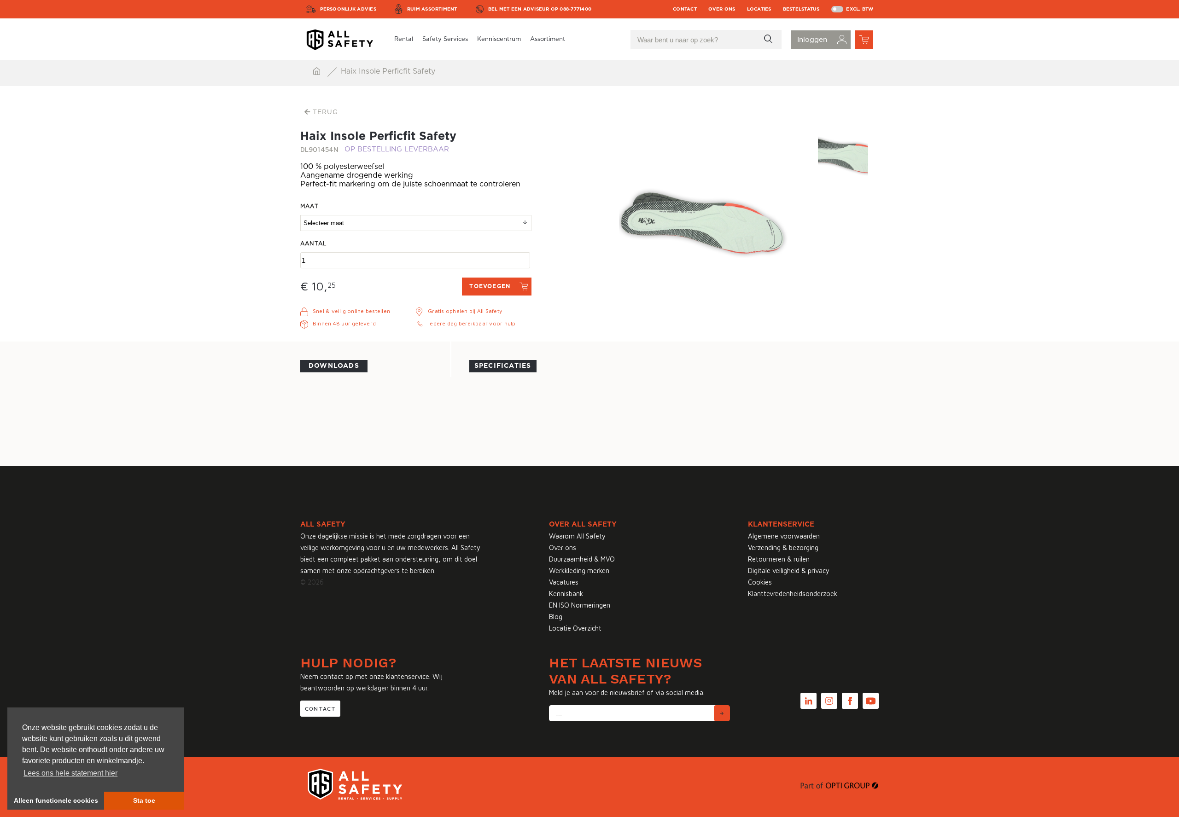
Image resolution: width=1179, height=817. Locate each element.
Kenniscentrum (499, 39)
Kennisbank (566, 593)
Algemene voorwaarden (784, 536)
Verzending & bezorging (783, 547)
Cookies (760, 582)
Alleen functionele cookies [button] (56, 800)
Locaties (759, 9)
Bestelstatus (801, 9)
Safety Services (445, 39)
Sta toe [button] (144, 800)
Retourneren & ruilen (779, 559)
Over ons (721, 9)
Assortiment (547, 39)
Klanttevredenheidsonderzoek (792, 593)
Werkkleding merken (579, 570)
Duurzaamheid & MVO (582, 559)
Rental (403, 39)
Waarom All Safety (577, 536)
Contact (685, 9)
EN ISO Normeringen (579, 605)
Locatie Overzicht (575, 628)
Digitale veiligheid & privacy (788, 570)
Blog (555, 616)
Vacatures (563, 582)
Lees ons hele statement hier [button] (70, 773)
